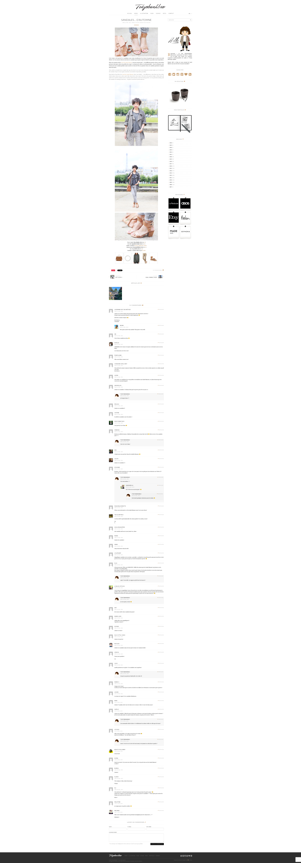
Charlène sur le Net (120, 363)
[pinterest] (187, 856)
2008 (171, 184)
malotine (117, 802)
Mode (136, 13)
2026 (171, 143)
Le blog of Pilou (119, 586)
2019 (171, 159)
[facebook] (181, 856)
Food (152, 13)
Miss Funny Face (119, 421)
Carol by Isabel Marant (127, 74)
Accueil (129, 13)
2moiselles (117, 385)
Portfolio (151, 855)
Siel (115, 450)
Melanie (117, 810)
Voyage (158, 13)
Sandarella (129, 485)
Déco (164, 13)
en (191, 13)
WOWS (122, 325)
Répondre (161, 309)
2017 (171, 163)
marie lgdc (117, 616)
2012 (171, 175)
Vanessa (117, 430)
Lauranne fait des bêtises (122, 309)
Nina (115, 700)
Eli (115, 788)
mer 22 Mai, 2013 (124, 327)
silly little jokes (119, 635)
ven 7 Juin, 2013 (118, 812)
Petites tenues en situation (142, 22)
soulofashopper (119, 527)
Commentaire (113, 832)
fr (189, 13)
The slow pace (118, 514)
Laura (116, 375)
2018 (171, 161)
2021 (171, 154)
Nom (110, 826)
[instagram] (185, 856)
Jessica (116, 652)
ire (115, 334)
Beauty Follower (119, 749)
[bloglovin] (189, 856)
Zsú (115, 607)
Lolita (116, 458)
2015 (171, 168)
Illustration (144, 13)
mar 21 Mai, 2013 (118, 311)
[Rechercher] (190, 20)
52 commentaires (157, 270)
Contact (171, 13)
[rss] (191, 856)
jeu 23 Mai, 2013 (118, 702)
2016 (171, 166)
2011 (171, 177)
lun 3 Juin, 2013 (118, 803)
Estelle (116, 342)
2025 (171, 145)
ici (144, 242)
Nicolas (116, 643)
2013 (171, 173)
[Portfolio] (180, 123)
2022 (171, 152)
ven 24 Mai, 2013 (136, 495)
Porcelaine (118, 355)
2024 (171, 147)
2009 (171, 182)
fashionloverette (120, 506)
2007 (171, 187)
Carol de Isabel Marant (126, 62)
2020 (171, 156)
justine (116, 412)
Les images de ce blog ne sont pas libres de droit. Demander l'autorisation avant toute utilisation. (125, 861)
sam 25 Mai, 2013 (118, 693)
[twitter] (183, 856)
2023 (171, 149)
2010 (171, 180)
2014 (171, 170)
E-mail (130, 826)
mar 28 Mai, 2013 (118, 778)
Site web (148, 826)
